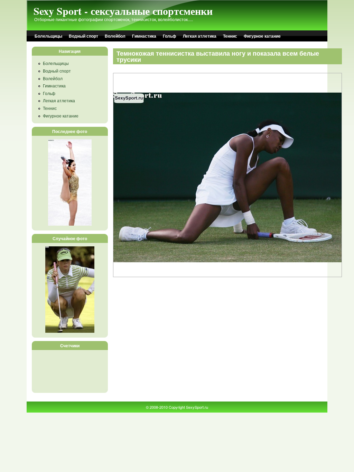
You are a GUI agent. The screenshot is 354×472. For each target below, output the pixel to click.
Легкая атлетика (199, 36)
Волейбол (115, 36)
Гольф (169, 36)
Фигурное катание (262, 36)
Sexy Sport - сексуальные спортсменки (123, 10)
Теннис (230, 36)
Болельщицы (48, 36)
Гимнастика (144, 36)
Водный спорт (83, 36)
